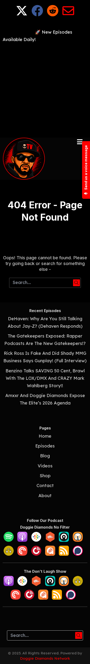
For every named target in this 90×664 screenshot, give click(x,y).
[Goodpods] (9, 554)
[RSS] (64, 554)
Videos (45, 466)
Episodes (45, 446)
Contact (45, 485)
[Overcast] (78, 540)
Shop (45, 475)
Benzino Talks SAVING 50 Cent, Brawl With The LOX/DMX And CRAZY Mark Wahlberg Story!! (45, 378)
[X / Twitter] (22, 14)
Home (45, 436)
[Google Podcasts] (36, 540)
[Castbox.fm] (50, 540)
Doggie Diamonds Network (45, 658)
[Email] (68, 14)
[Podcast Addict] (50, 554)
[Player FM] (36, 554)
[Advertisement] (45, 88)
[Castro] (64, 540)
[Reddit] (53, 14)
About (45, 495)
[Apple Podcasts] (22, 540)
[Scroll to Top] (80, 655)
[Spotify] (9, 540)
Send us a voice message (86, 168)
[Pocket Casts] (22, 554)
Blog (45, 456)
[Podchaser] (78, 554)
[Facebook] (37, 14)
